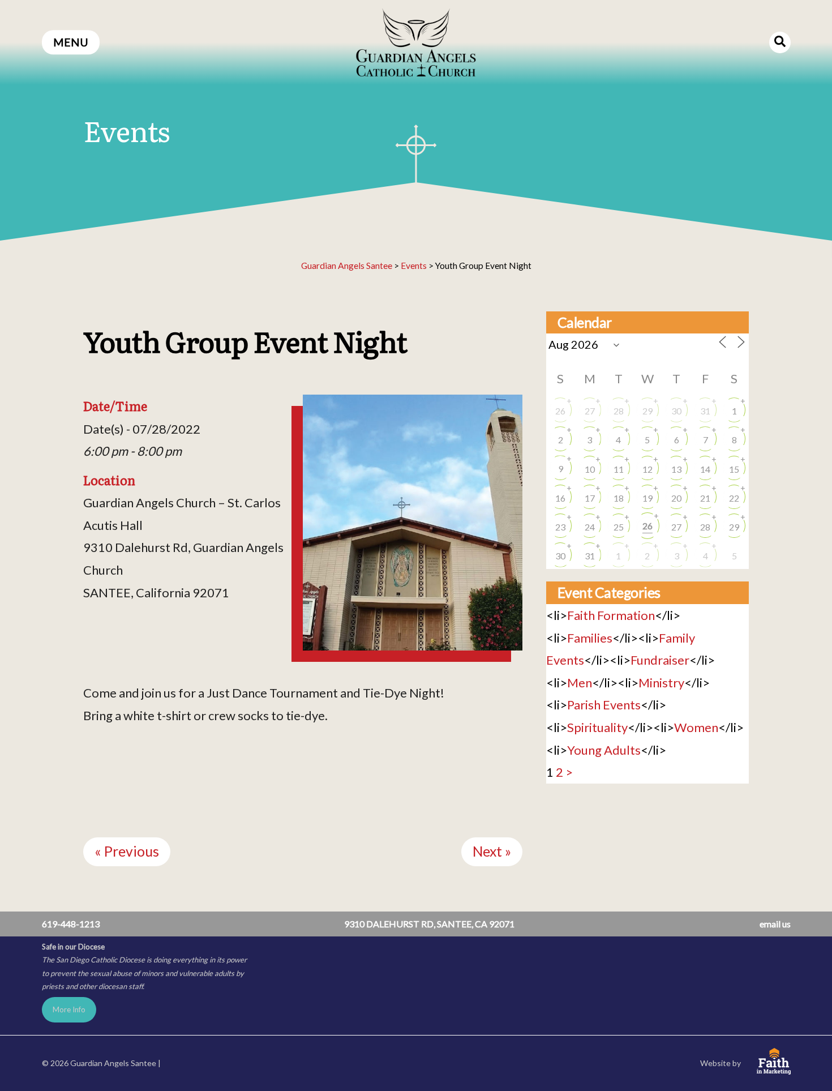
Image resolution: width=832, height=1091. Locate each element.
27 (590, 410)
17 (590, 498)
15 (734, 469)
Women (696, 727)
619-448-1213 (71, 923)
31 (705, 410)
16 (560, 498)
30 (676, 410)
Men (579, 682)
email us (775, 923)
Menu (70, 42)
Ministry (661, 682)
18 (619, 498)
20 (676, 498)
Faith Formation (611, 615)
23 (560, 526)
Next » (492, 851)
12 (647, 469)
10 (590, 469)
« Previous (127, 851)
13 (676, 469)
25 (619, 526)
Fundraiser (660, 660)
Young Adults (604, 750)
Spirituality (597, 727)
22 (734, 498)
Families (589, 637)
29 (647, 410)
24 (590, 526)
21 (705, 498)
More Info (69, 1009)
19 (647, 498)
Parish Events (604, 704)
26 (560, 410)
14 (705, 469)
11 (619, 469)
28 (619, 410)
